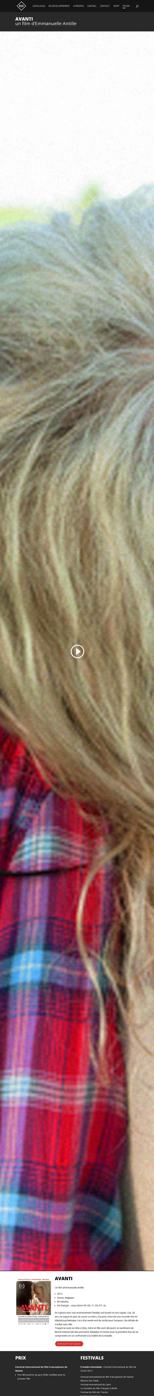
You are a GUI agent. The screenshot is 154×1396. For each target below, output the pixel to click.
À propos (78, 6)
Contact (105, 6)
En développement (59, 6)
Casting (91, 6)
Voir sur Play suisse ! (69, 1343)
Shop (116, 6)
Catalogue (39, 6)
